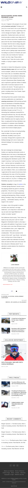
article (20, 184)
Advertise (22, 472)
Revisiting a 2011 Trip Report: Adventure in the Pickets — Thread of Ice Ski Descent (18, 330)
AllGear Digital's (14, 478)
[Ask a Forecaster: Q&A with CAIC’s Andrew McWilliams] (14, 352)
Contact (17, 472)
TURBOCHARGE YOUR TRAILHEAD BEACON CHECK (17, 404)
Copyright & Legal (9, 474)
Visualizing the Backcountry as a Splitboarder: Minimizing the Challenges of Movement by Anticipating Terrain (18, 393)
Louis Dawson (9, 19)
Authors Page (6, 472)
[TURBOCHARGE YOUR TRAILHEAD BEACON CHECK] (5, 404)
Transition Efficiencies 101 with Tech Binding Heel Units (18, 383)
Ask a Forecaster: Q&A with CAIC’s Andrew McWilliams (12, 363)
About (12, 472)
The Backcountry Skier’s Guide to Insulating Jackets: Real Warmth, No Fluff (13, 426)
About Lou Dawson (9, 471)
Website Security (19, 474)
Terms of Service (19, 471)
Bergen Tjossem (5, 423)
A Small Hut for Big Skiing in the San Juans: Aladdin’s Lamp (18, 320)
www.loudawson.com (7, 284)
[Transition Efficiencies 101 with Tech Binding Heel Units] (5, 384)
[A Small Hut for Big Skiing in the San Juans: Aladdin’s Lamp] (5, 320)
